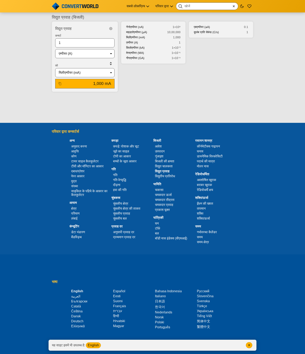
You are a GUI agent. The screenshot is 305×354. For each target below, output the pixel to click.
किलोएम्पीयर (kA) (135, 47)
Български (79, 301)
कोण (74, 156)
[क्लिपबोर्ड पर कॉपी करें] (60, 83)
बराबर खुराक (204, 185)
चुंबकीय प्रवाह (121, 213)
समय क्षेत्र (203, 242)
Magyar (118, 326)
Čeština (77, 311)
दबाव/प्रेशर (77, 171)
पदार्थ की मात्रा (206, 161)
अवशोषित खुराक (206, 180)
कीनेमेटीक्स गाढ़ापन (208, 146)
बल (157, 233)
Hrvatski (119, 321)
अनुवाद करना (79, 146)
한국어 (160, 307)
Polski (159, 322)
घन (157, 223)
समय (200, 237)
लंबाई (74, 218)
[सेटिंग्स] (111, 28)
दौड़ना (116, 185)
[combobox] (207, 6)
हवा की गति (120, 190)
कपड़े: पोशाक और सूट (126, 146)
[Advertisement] (152, 107)
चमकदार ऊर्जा (163, 195)
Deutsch (77, 321)
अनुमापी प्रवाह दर (123, 232)
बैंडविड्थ (76, 237)
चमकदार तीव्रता (164, 200)
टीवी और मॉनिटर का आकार (87, 166)
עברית (117, 311)
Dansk (76, 316)
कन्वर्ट (58, 35)
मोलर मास (203, 166)
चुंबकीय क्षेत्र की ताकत (126, 208)
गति (115, 175)
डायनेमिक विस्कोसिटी (210, 156)
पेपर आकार (77, 176)
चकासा (159, 190)
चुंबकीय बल (120, 218)
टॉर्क (157, 228)
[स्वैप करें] (111, 63)
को (56, 65)
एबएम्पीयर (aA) (202, 27)
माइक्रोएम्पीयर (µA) (136, 32)
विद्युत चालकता (164, 166)
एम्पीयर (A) (132, 42)
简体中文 (203, 321)
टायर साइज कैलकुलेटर (85, 161)
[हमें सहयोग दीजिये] (249, 6)
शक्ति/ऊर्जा (203, 218)
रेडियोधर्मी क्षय (205, 190)
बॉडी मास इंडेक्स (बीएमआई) (171, 238)
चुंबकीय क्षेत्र (120, 203)
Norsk (159, 317)
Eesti (117, 296)
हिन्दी (116, 316)
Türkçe (202, 306)
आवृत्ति (75, 151)
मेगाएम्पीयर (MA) (135, 52)
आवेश (158, 146)
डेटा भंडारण (78, 232)
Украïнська (205, 311)
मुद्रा (74, 181)
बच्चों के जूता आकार (125, 161)
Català (76, 306)
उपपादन (160, 151)
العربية (75, 296)
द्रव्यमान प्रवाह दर (124, 237)
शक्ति (200, 213)
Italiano (160, 296)
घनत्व (200, 151)
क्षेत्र (74, 208)
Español (119, 291)
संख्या (74, 186)
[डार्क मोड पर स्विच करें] (242, 6)
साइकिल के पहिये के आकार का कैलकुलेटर (89, 193)
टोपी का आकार (122, 156)
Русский (203, 291)
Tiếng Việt (204, 316)
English (93, 345)
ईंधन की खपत (205, 203)
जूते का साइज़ (121, 151)
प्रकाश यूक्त (162, 209)
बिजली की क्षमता (164, 161)
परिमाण (75, 213)
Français (119, 306)
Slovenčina (205, 296)
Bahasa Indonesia (168, 291)
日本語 (160, 301)
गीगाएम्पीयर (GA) (135, 58)
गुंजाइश (159, 156)
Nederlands (163, 312)
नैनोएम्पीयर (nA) (135, 27)
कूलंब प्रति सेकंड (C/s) (206, 32)
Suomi (118, 301)
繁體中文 (203, 327)
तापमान (201, 208)
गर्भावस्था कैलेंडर (207, 232)
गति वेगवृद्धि (119, 180)
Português (162, 327)
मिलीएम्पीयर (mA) (135, 37)
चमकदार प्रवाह (164, 205)
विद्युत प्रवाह (162, 171)
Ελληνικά (78, 326)
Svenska (203, 301)
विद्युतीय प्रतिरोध (165, 176)
